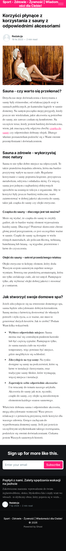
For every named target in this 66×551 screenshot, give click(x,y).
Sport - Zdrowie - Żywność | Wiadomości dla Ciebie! (33, 518)
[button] (60, 4)
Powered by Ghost (33, 526)
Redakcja (17, 36)
